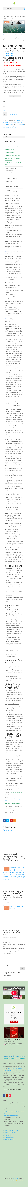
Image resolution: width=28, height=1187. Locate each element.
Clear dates (5, 110)
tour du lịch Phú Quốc (11, 127)
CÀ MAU (23, 120)
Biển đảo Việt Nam (19, 124)
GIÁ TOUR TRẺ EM (9, 149)
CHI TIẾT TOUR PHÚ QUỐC (11, 147)
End (4, 106)
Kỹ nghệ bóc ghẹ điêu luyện (9, 953)
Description (7, 134)
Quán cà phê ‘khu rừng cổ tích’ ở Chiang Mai (13, 948)
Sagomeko (20, 1180)
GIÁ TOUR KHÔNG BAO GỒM (12, 155)
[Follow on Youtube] (7, 1095)
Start (4, 101)
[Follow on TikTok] (10, 1095)
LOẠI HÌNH (19, 122)
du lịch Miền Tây (9, 1070)
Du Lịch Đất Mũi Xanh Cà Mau (14, 1013)
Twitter (5, 1089)
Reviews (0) (7, 137)
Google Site (19, 1089)
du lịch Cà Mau (15, 126)
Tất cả (7, 16)
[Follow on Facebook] (4, 1095)
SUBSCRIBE (14, 1021)
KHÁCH (5, 97)
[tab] (14, 134)
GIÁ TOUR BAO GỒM (10, 152)
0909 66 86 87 (19, 1106)
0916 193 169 (12, 792)
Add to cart (14, 114)
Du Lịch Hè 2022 (7, 122)
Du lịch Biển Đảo (7, 126)
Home (4, 16)
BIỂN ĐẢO (17, 120)
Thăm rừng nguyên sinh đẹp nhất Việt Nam (13, 951)
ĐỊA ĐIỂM (13, 122)
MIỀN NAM (5, 124)
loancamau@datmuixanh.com (12, 803)
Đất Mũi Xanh (11, 1089)
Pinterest (5, 1091)
